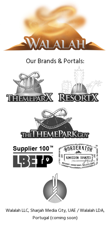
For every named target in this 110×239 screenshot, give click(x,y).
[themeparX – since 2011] (30, 102)
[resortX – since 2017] (81, 102)
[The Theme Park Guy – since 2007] (55, 138)
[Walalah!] (55, 52)
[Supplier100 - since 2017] (33, 168)
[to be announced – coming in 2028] (55, 202)
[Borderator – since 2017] (78, 168)
